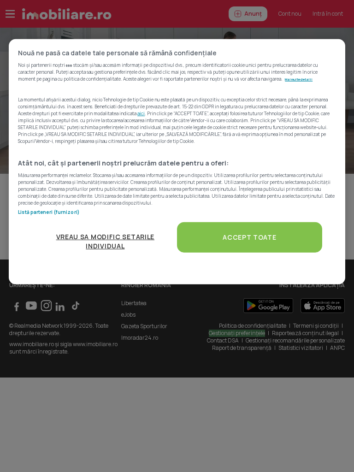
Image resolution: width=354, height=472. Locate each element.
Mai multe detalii (299, 79)
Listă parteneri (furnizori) (48, 212)
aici (141, 113)
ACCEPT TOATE (249, 237)
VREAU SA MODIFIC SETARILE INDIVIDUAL (105, 241)
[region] (177, 161)
